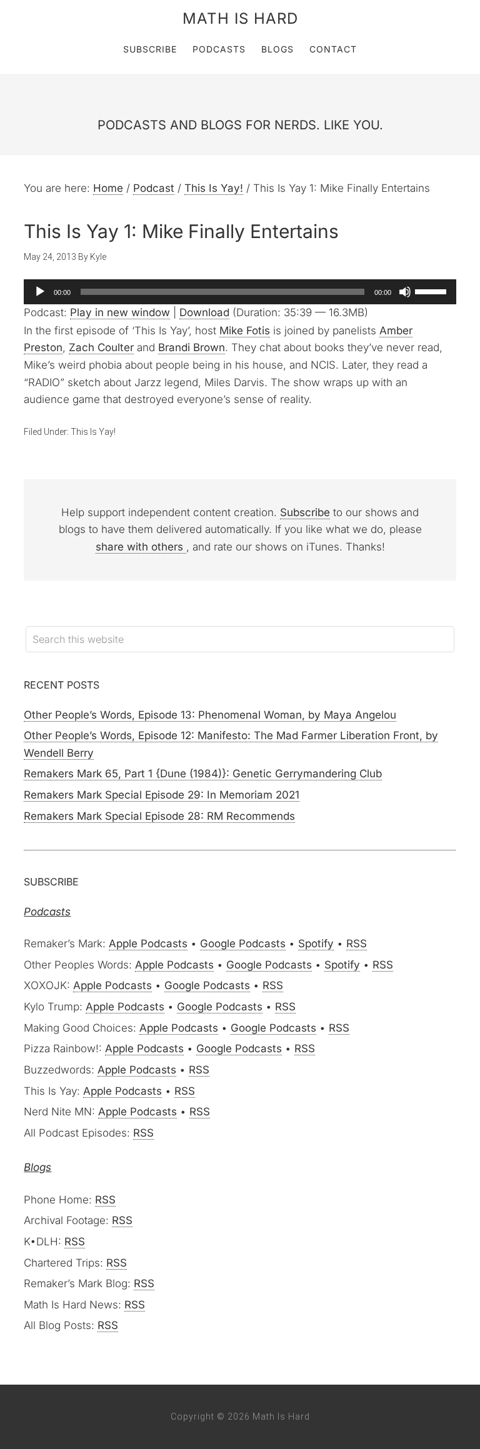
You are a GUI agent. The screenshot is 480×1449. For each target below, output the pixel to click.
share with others (141, 546)
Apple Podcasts (148, 943)
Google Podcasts (243, 943)
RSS (356, 943)
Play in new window (120, 312)
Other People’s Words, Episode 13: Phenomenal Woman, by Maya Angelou (210, 715)
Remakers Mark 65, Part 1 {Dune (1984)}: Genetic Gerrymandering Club (203, 773)
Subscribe (305, 512)
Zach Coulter (101, 347)
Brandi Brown (191, 347)
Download (204, 312)
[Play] (40, 292)
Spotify (316, 943)
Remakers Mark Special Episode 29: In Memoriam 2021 (161, 795)
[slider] (432, 290)
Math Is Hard (240, 18)
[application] (240, 291)
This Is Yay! (93, 432)
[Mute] (405, 292)
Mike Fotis (244, 330)
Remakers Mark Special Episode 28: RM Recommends (159, 816)
